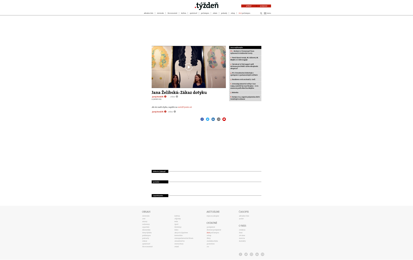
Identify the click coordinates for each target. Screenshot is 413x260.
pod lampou (205, 13)
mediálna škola (212, 241)
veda (176, 221)
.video (173, 96)
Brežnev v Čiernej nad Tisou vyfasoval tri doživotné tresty (242, 52)
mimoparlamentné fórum (184, 238)
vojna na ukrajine (213, 216)
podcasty (224, 13)
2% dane (242, 235)
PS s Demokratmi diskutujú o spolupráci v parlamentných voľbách (244, 74)
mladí (177, 247)
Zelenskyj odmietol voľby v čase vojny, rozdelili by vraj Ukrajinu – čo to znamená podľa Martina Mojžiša (244, 86)
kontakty (242, 241)
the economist (172, 13)
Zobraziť (162, 171)
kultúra (183, 13)
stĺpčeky (178, 219)
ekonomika (146, 230)
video (176, 230)
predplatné (211, 227)
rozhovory (146, 224)
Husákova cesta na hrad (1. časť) (242, 79)
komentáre (179, 235)
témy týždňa (147, 233)
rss (208, 247)
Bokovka (234, 92)
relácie (215, 13)
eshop (233, 13)
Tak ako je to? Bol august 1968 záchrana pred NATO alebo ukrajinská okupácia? (244, 66)
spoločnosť (193, 13)
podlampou (146, 235)
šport (176, 224)
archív (241, 219)
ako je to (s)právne (181, 233)
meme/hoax (179, 244)
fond (240, 233)
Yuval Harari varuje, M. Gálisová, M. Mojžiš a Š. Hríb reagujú (244, 59)
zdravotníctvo (180, 241)
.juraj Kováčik (158, 96)
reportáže (145, 227)
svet (143, 219)
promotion (211, 244)
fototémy (178, 227)
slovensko (160, 13)
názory (144, 221)
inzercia (242, 238)
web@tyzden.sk (185, 107)
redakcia (242, 230)
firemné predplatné (214, 230)
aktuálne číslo (148, 13)
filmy (209, 238)
